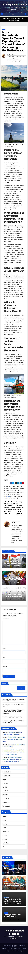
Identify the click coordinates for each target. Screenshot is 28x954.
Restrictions (9, 61)
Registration (7, 496)
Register (21, 950)
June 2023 (5, 787)
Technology (6, 843)
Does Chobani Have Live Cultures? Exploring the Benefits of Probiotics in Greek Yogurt (13, 752)
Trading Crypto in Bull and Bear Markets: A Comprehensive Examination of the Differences (14, 712)
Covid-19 (24, 56)
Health (4, 827)
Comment (5, 619)
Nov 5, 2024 (8, 872)
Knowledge (6, 831)
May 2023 (5, 791)
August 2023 (6, 779)
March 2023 (6, 798)
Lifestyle (5, 835)
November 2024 (7, 772)
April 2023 (5, 794)
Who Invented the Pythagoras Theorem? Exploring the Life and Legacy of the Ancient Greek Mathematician (13, 759)
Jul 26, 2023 (8, 919)
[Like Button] (6, 480)
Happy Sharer (12, 54)
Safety (14, 61)
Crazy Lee (16, 888)
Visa (21, 61)
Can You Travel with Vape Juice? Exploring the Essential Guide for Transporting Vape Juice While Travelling (10, 507)
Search (4, 683)
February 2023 (6, 802)
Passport (15, 58)
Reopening (20, 58)
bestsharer (16, 872)
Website (5, 666)
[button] (23, 14)
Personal (5, 839)
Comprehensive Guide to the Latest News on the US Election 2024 (13, 870)
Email (4, 657)
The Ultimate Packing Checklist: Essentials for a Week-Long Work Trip (14, 596)
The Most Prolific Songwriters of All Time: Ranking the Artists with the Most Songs (14, 739)
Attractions (18, 56)
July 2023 (5, 783)
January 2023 (6, 806)
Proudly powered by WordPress (9, 945)
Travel (3, 29)
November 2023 (7, 775)
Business (5, 816)
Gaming (5, 824)
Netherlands (10, 58)
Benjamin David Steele (8, 750)
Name (4, 648)
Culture (4, 820)
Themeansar (13, 946)
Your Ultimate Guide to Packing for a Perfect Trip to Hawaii (13, 580)
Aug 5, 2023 (8, 903)
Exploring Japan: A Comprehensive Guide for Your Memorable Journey (13, 564)
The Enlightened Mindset (14, 4)
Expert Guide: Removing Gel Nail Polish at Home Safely (14, 885)
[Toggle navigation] (13, 14)
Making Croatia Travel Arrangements (12, 717)
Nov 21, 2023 (8, 888)
